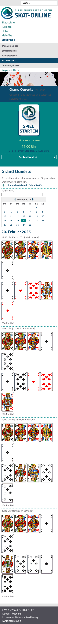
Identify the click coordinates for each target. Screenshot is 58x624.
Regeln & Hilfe (10, 70)
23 (43, 220)
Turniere (6, 26)
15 (36, 216)
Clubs (4, 31)
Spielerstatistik (9, 55)
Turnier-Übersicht (28, 157)
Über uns (16, 613)
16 (43, 216)
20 (24, 220)
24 (5, 224)
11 (11, 216)
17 (5, 220)
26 (17, 224)
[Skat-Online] (26, 18)
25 (11, 224)
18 (11, 220)
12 (17, 216)
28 (30, 224)
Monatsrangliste (10, 45)
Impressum (8, 617)
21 (30, 220)
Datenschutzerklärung (26, 617)
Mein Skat (7, 35)
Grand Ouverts (9, 60)
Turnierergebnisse (10, 65)
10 (5, 216)
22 (36, 220)
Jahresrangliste (9, 50)
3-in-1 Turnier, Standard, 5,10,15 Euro (29, 151)
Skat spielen (8, 22)
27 (24, 224)
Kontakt (6, 613)
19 (17, 220)
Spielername (7, 190)
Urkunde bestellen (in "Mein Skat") (24, 185)
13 (24, 216)
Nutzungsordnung (11, 621)
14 (30, 216)
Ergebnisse (8, 39)
